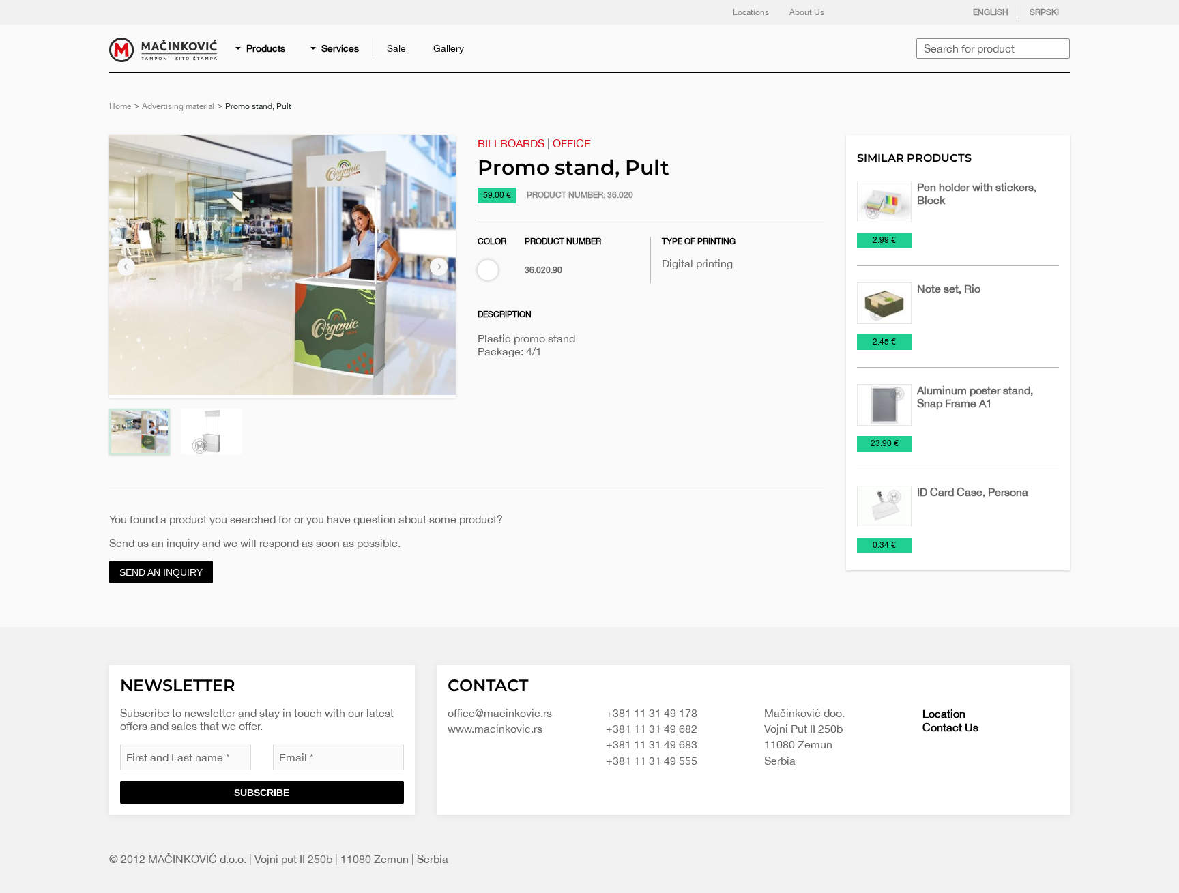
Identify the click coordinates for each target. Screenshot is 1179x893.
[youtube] (939, 12)
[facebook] (857, 12)
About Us (806, 12)
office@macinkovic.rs (500, 713)
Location (943, 713)
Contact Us (950, 727)
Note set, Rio (948, 288)
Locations (751, 12)
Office (572, 143)
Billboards (511, 143)
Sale (396, 48)
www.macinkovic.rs (495, 728)
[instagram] (912, 12)
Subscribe (261, 792)
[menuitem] (261, 48)
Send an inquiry (161, 572)
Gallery (448, 48)
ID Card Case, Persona (972, 492)
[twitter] (885, 12)
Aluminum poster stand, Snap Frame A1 (975, 396)
